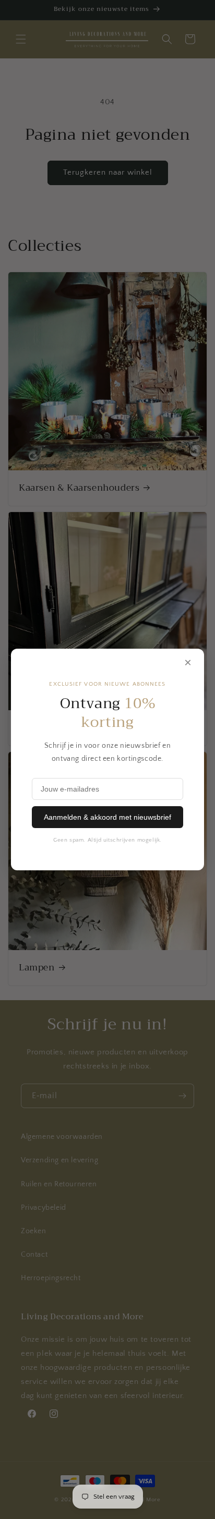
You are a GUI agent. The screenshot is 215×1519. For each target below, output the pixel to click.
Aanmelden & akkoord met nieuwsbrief (107, 817)
